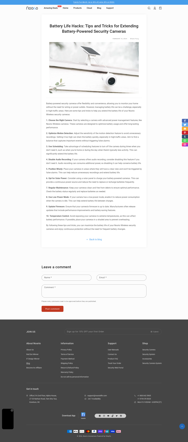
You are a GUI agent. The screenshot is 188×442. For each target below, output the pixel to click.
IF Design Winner (33, 359)
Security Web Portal (115, 368)
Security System (148, 354)
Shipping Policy (67, 363)
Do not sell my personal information (75, 377)
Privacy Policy (66, 350)
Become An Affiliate (34, 368)
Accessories (147, 359)
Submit (155, 332)
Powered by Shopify (104, 436)
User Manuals (113, 350)
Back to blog (95, 239)
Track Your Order (114, 363)
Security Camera (148, 350)
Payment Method (67, 359)
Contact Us (112, 354)
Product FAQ (113, 359)
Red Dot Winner (32, 354)
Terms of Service (67, 354)
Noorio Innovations (90, 436)
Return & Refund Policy (70, 368)
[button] (149, 8)
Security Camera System (152, 363)
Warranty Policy (67, 372)
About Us (30, 350)
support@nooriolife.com (97, 396)
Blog (28, 363)
